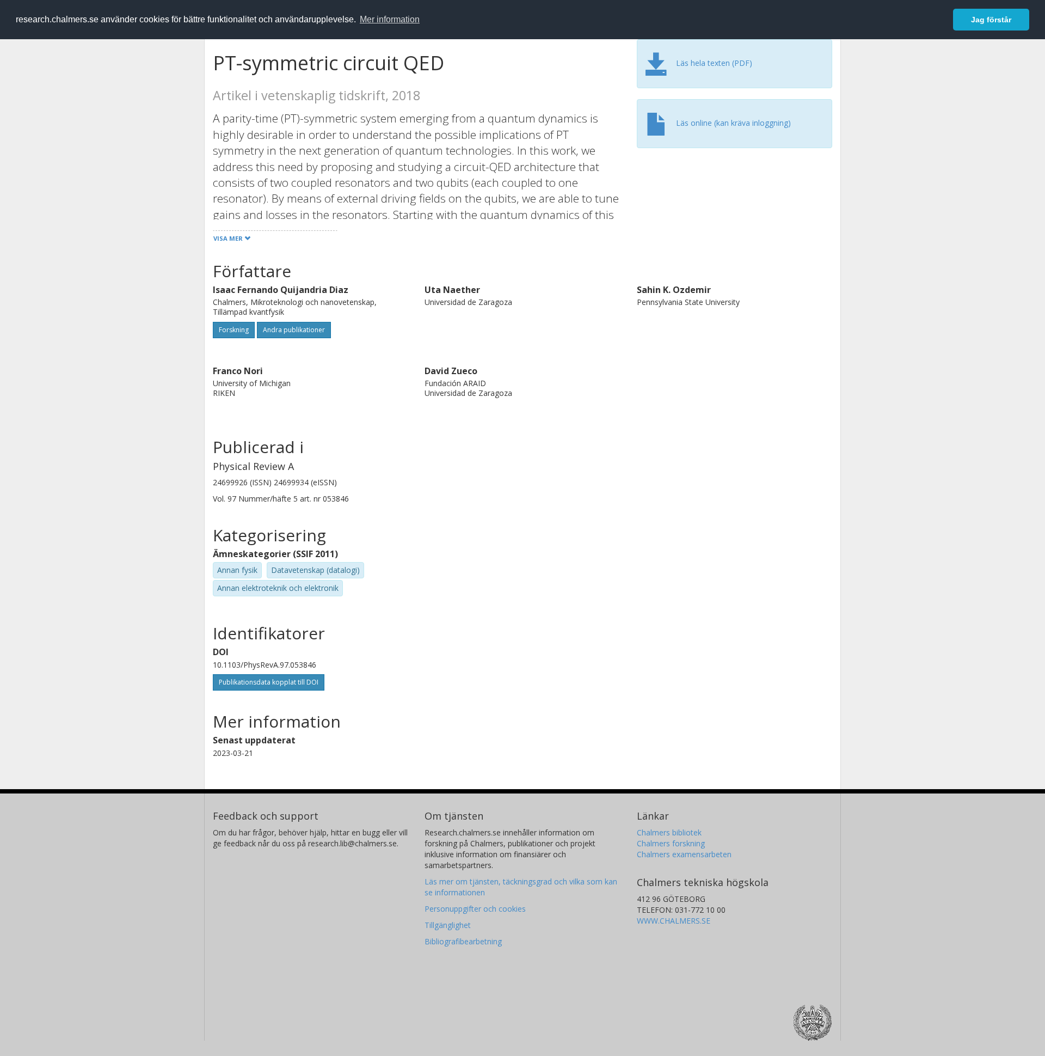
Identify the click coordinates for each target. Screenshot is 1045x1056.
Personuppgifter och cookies (475, 909)
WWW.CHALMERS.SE (673, 920)
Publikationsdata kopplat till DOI (268, 682)
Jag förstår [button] (991, 19)
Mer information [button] (390, 19)
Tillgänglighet (448, 925)
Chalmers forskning (671, 843)
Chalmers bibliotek (669, 832)
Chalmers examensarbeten (684, 854)
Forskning (234, 329)
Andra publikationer (294, 329)
